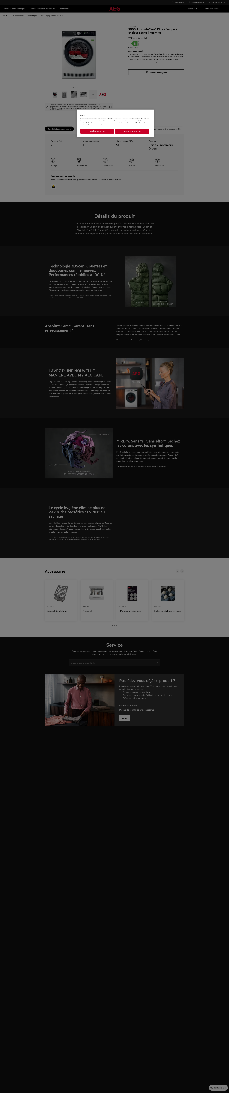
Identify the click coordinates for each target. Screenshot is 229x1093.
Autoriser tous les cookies (132, 131)
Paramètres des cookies (97, 131)
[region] (115, 123)
